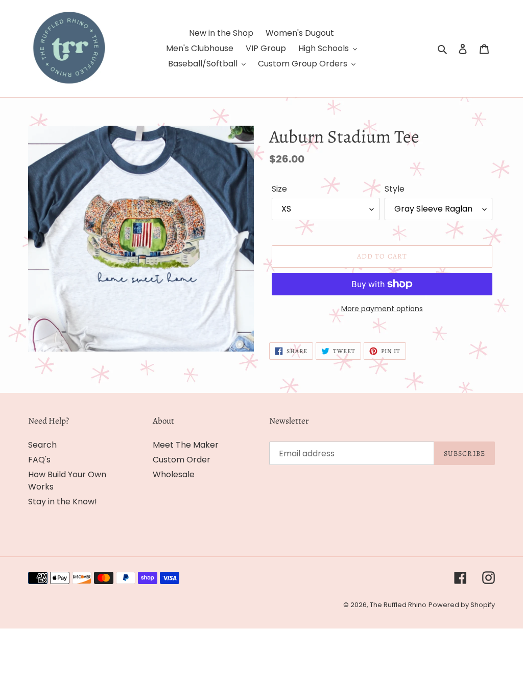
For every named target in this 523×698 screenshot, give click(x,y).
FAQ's (39, 460)
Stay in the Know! (62, 501)
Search (42, 445)
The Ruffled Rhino (398, 605)
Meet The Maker (186, 445)
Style (395, 189)
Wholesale (174, 474)
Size (279, 189)
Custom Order (181, 460)
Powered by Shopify (462, 605)
